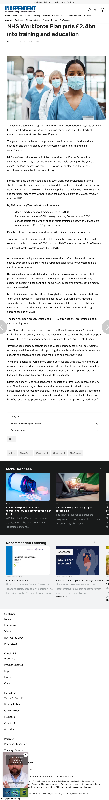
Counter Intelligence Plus (18, 768)
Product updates (13, 664)
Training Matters (13, 750)
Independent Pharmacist (82, 787)
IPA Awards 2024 (13, 637)
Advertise (9, 729)
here (90, 232)
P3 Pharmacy (61, 787)
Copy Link (16, 416)
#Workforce (25, 453)
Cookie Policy (11, 710)
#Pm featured (42, 453)
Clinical (8, 683)
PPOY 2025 (10, 643)
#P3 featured (75, 453)
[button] (100, 468)
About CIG (10, 722)
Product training (13, 658)
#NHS (12, 453)
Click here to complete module (17, 760)
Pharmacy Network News (18, 762)
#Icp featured (59, 453)
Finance (8, 677)
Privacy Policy (12, 704)
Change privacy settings (10, 798)
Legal (7, 671)
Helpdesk (9, 716)
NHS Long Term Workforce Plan (45, 125)
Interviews (10, 625)
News (11, 439)
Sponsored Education (14, 577)
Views (7, 631)
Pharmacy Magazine (15, 743)
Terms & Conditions (15, 698)
